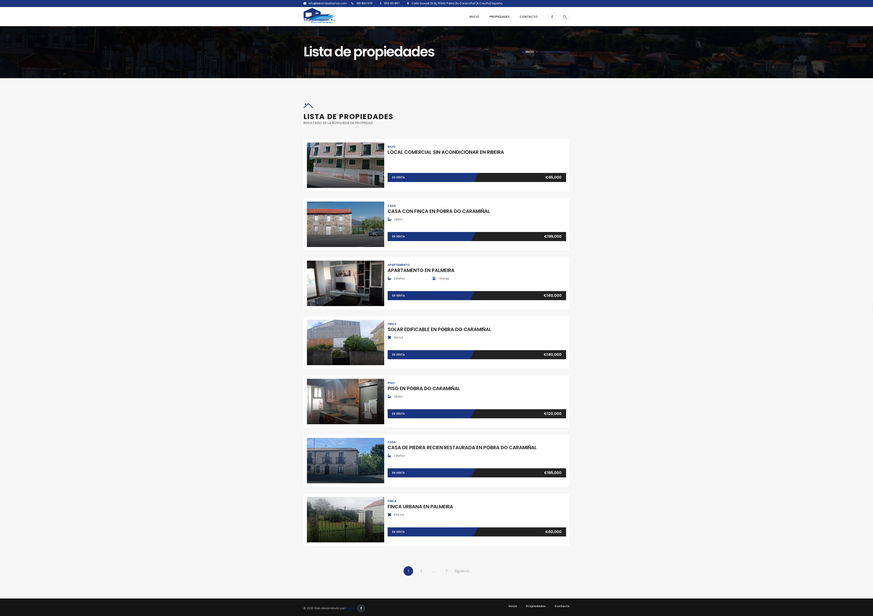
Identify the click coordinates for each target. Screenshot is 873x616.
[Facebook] (361, 608)
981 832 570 (364, 3)
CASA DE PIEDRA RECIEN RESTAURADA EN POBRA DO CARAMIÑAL (462, 447)
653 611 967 (392, 3)
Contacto (561, 606)
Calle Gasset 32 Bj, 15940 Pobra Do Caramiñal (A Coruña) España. (456, 3)
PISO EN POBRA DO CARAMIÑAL (424, 388)
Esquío (350, 608)
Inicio (530, 52)
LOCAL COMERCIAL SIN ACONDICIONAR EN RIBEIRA (446, 152)
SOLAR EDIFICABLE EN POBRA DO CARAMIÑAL (439, 329)
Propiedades (536, 606)
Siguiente (461, 571)
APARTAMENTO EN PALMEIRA (421, 270)
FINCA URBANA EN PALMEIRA (420, 506)
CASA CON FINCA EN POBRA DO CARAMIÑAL (439, 211)
